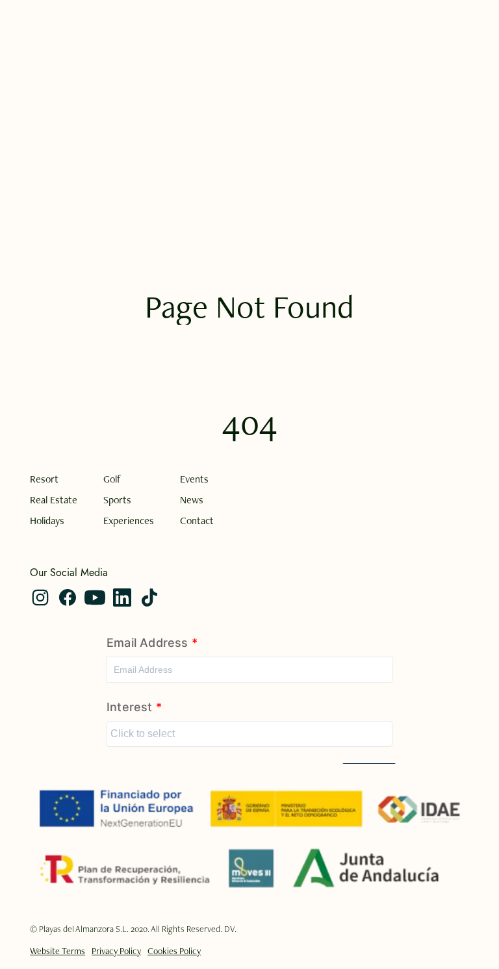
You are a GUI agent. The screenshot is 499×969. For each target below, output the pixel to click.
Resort (44, 479)
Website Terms (57, 951)
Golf (112, 479)
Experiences (128, 521)
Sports (117, 500)
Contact (197, 521)
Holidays (47, 521)
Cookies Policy (174, 951)
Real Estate (53, 500)
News (191, 500)
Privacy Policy (116, 951)
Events (194, 479)
